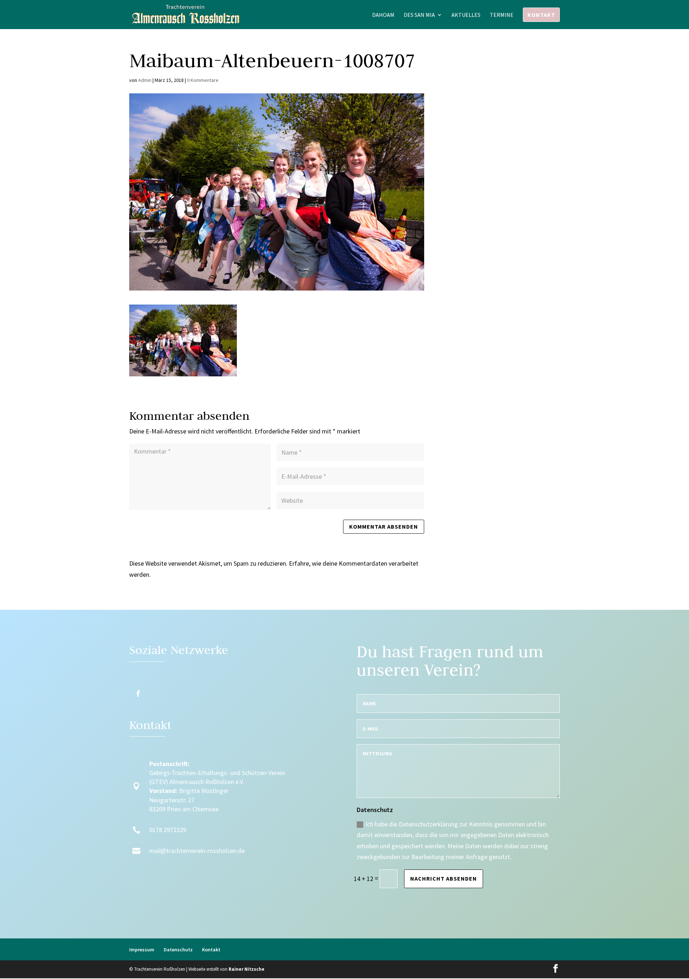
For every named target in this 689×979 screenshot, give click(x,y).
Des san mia (419, 15)
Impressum (141, 949)
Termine (502, 15)
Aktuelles (466, 15)
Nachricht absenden (443, 878)
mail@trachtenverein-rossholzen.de (197, 850)
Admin (144, 80)
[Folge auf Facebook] (138, 693)
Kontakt (541, 14)
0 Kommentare (203, 80)
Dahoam (383, 15)
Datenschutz (178, 949)
